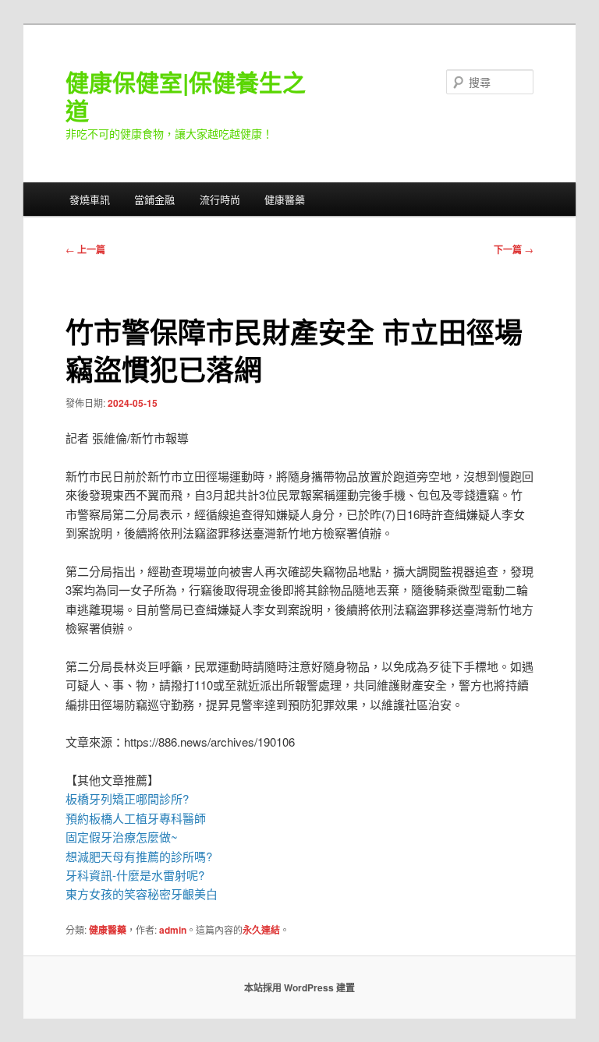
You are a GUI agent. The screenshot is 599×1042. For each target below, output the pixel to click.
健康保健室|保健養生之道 (186, 95)
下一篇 (513, 249)
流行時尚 (220, 199)
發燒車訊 (89, 199)
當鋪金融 (154, 199)
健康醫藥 (284, 199)
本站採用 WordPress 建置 (299, 987)
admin (172, 930)
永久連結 (261, 930)
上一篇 (85, 249)
